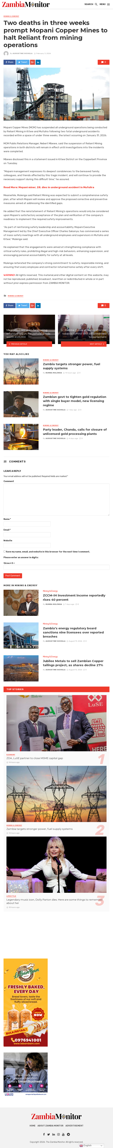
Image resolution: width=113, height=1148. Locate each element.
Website (8, 540)
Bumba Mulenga (54, 373)
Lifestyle (11, 896)
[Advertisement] (56, 932)
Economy (10, 755)
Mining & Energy (11, 16)
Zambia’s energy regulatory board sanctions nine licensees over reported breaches (73, 632)
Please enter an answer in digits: (21, 557)
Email (7, 530)
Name (7, 519)
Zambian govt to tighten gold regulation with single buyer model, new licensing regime (74, 401)
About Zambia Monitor (50, 1126)
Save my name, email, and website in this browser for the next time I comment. (48, 552)
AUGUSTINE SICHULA (23, 53)
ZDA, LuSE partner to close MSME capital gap (34, 758)
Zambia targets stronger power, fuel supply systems (71, 366)
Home (32, 1126)
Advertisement (74, 1126)
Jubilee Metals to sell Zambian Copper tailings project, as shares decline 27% (73, 663)
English (87, 1145)
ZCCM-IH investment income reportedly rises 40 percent (74, 597)
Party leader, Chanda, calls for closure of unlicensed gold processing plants (75, 431)
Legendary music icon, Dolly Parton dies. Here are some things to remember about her (54, 901)
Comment (9, 481)
